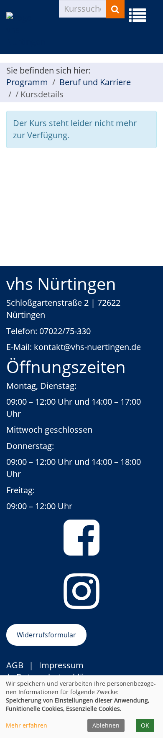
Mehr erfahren (26, 725)
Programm (27, 82)
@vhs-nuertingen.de (102, 347)
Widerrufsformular (46, 634)
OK (145, 725)
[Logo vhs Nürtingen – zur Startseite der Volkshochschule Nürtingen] (33, 30)
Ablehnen (106, 725)
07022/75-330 (65, 331)
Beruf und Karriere (95, 82)
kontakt (49, 347)
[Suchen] (115, 9)
